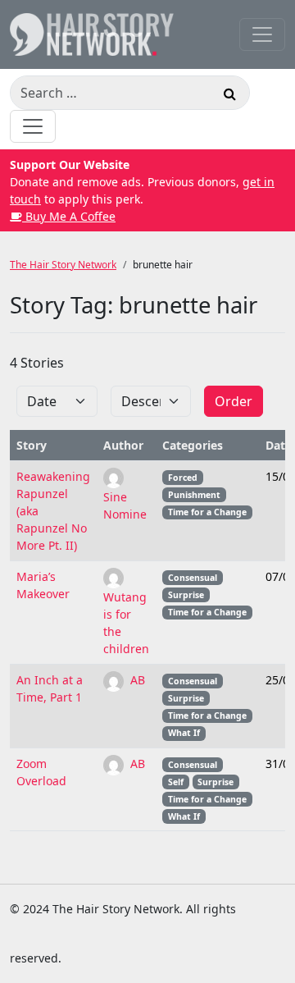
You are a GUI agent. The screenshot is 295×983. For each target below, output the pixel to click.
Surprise (186, 595)
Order (233, 401)
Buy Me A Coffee (69, 216)
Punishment (194, 495)
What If (184, 732)
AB (136, 680)
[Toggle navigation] (262, 34)
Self (176, 782)
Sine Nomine (125, 505)
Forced (182, 477)
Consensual (192, 577)
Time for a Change (207, 512)
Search (229, 96)
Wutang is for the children (126, 622)
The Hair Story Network (63, 265)
